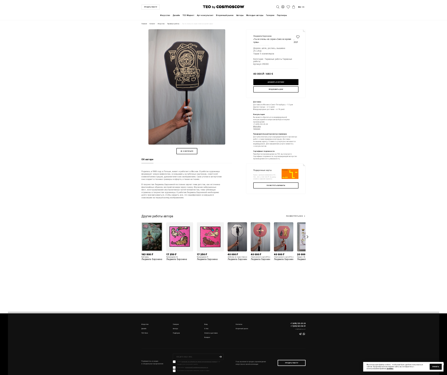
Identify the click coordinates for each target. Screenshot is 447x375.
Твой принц (145, 257)
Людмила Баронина (262, 36)
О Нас (206, 329)
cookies (390, 369)
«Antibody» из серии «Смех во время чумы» (242, 257)
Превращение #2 (172, 257)
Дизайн (176, 15)
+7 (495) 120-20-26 (260, 124)
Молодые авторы (255, 15)
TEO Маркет (188, 15)
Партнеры (282, 15)
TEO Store (144, 333)
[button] (307, 236)
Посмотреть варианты (276, 185)
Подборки (176, 333)
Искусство (165, 15)
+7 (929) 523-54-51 (298, 326)
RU (299, 7)
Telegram (256, 129)
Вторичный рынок (225, 15)
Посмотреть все (294, 216)
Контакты (239, 324)
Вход (206, 324)
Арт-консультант (205, 15)
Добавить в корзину (276, 82)
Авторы (240, 15)
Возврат (207, 337)
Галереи (270, 15)
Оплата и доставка (211, 333)
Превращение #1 (202, 257)
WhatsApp (257, 126)
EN (303, 7)
